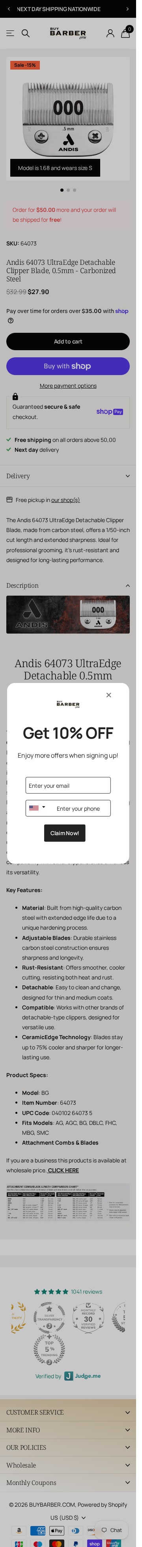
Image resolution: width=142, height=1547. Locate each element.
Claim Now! (64, 833)
